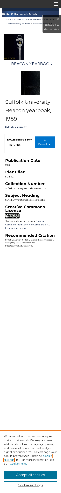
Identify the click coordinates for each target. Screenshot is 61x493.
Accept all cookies (30, 475)
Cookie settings (30, 485)
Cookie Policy (18, 463)
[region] (30, 461)
